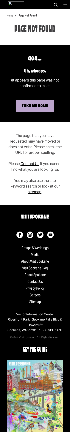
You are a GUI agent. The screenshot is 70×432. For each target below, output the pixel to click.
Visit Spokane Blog (35, 268)
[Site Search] (55, 5)
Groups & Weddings (35, 247)
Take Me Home (35, 106)
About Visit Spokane (35, 261)
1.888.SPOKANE (51, 330)
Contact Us (30, 163)
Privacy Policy (35, 288)
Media (35, 254)
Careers (35, 295)
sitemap (34, 191)
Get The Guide (35, 350)
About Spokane (35, 274)
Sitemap (35, 301)
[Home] (16, 4)
